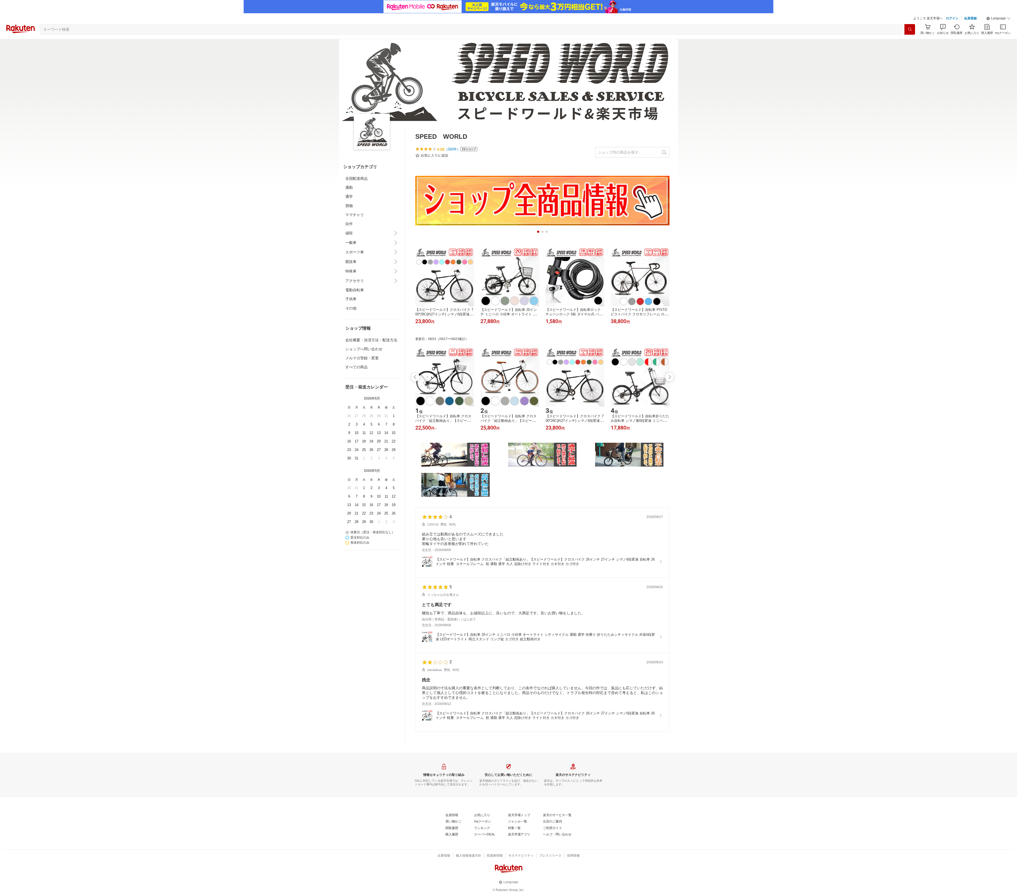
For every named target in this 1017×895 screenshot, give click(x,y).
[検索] (909, 29)
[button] (998, 18)
